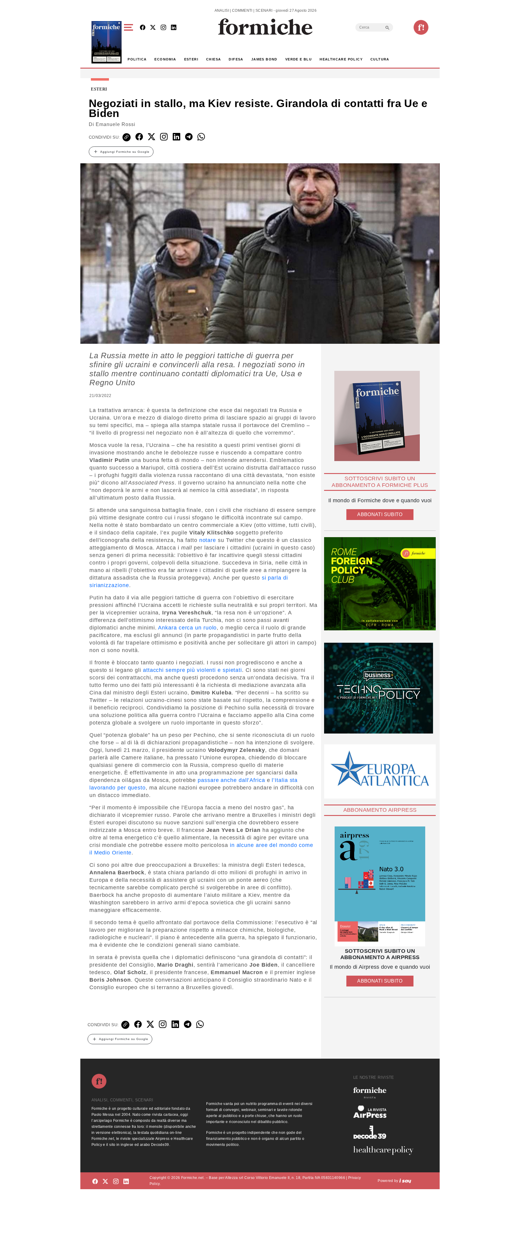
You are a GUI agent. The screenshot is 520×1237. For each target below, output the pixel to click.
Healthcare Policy (341, 59)
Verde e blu (298, 59)
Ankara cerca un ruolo (187, 628)
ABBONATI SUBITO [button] (379, 514)
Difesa (236, 59)
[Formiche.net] (421, 27)
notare (207, 540)
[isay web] (405, 1181)
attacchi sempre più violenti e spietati (192, 670)
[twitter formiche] (105, 1182)
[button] (130, 42)
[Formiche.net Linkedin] (174, 28)
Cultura (379, 59)
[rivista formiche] (380, 886)
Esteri (191, 59)
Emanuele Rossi (115, 124)
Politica (137, 59)
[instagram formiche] (116, 1182)
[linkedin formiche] (126, 1182)
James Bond (264, 59)
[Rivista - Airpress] (385, 1112)
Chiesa (213, 59)
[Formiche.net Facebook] (143, 28)
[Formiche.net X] (153, 28)
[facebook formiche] (95, 1182)
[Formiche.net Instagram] (163, 28)
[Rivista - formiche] (385, 1092)
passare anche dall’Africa (231, 780)
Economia (165, 59)
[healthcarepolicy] (385, 1150)
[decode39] (385, 1132)
